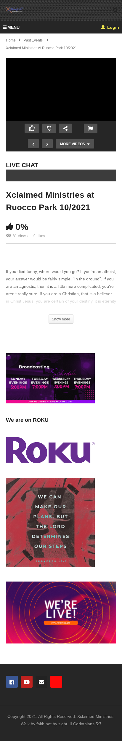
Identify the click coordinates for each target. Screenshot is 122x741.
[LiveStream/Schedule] (56, 682)
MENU (13, 27)
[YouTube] (27, 682)
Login (112, 27)
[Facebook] (12, 682)
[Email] (41, 682)
